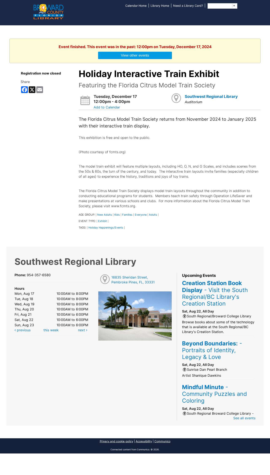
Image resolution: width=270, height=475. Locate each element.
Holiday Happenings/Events (105, 227)
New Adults (104, 214)
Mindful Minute (214, 394)
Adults (153, 214)
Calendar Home (136, 5)
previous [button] (23, 330)
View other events (135, 55)
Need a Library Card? (188, 5)
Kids (117, 214)
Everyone (141, 214)
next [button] (82, 330)
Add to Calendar (107, 107)
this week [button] (51, 330)
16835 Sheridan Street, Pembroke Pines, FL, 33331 (133, 279)
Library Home (160, 5)
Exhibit (102, 221)
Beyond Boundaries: (212, 350)
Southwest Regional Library (211, 96)
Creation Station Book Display (215, 293)
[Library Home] (48, 11)
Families (127, 214)
